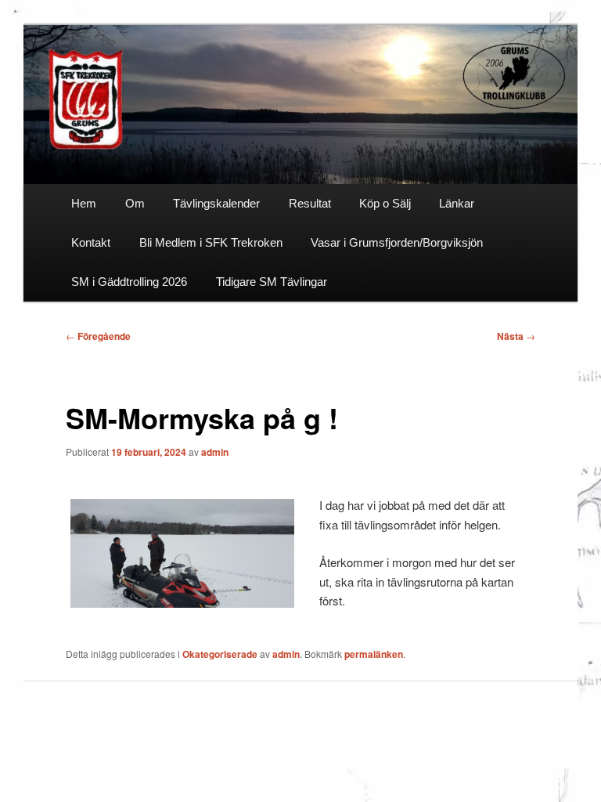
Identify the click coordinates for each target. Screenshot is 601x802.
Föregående (98, 336)
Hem (83, 203)
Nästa (516, 336)
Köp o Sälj (385, 203)
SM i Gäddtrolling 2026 (129, 281)
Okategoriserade (219, 654)
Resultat (310, 203)
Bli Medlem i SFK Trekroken (211, 242)
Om (135, 203)
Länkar (456, 203)
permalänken (373, 654)
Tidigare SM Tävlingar (271, 281)
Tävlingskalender (216, 203)
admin (215, 452)
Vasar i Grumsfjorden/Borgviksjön (397, 242)
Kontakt (90, 242)
